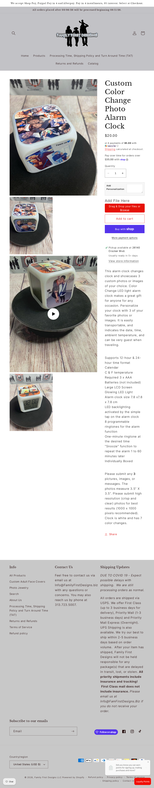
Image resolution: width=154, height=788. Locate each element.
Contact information (134, 781)
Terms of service (135, 777)
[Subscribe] (73, 731)
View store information (124, 261)
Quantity (110, 165)
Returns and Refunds (23, 621)
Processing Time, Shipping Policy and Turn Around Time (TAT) (28, 610)
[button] (13, 33)
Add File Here (117, 201)
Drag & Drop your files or (124, 208)
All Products (17, 575)
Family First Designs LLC (48, 777)
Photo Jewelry (19, 587)
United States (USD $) (27, 764)
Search (14, 593)
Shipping (110, 149)
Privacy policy (114, 777)
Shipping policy (110, 781)
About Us (15, 600)
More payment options (125, 237)
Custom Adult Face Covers (27, 581)
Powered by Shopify (73, 777)
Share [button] (113, 534)
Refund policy (18, 633)
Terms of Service (20, 627)
